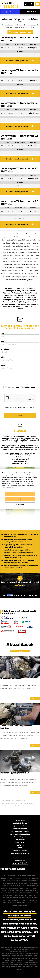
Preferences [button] (10, 487)
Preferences (20, 504)
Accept (20, 494)
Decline (20, 499)
